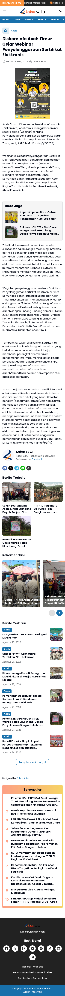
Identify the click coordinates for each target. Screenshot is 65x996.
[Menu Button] (4, 11)
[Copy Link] (28, 468)
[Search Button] (61, 11)
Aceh (7, 649)
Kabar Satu (23, 778)
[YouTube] (32, 948)
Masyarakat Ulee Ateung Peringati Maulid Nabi (24, 636)
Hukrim (55, 19)
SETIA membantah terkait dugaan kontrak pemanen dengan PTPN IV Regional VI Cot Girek (33, 856)
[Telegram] (16, 468)
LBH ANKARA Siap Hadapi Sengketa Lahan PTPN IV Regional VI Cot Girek (34, 900)
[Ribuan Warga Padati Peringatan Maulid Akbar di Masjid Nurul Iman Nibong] (56, 673)
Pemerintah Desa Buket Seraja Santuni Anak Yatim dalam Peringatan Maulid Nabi (21, 699)
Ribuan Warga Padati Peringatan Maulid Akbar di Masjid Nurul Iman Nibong (24, 677)
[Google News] (41, 948)
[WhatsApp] (22, 468)
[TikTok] (50, 948)
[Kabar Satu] (32, 11)
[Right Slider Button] (62, 19)
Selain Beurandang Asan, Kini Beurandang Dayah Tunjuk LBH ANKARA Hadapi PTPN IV (16, 509)
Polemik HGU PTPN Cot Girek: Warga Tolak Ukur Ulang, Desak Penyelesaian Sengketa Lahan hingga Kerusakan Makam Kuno (39, 230)
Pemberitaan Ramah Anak (32, 978)
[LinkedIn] (58, 948)
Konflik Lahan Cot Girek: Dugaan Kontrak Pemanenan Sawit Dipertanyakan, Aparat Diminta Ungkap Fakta (32, 881)
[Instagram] (24, 948)
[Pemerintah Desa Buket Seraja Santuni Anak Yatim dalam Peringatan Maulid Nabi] (56, 695)
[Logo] (32, 925)
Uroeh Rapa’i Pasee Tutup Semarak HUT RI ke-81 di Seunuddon (34, 812)
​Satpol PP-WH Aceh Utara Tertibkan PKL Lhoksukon (21, 601)
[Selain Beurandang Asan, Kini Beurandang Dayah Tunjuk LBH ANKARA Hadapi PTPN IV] (16, 492)
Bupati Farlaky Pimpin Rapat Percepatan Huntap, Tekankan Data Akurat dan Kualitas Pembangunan (22, 745)
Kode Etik (38, 966)
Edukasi (29, 19)
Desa (17, 19)
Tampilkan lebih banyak (32, 762)
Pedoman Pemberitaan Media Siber (32, 972)
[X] (10, 468)
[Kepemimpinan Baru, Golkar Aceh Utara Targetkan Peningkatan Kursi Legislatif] (11, 217)
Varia (7, 629)
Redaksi (26, 966)
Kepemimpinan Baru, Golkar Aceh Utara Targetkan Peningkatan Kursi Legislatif (38, 215)
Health (42, 19)
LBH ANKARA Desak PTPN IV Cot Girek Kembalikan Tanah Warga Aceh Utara (35, 821)
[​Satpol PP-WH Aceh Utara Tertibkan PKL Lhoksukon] (21, 583)
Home (5, 19)
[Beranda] (5, 31)
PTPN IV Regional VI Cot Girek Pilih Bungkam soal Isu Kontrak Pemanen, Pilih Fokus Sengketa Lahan (47, 509)
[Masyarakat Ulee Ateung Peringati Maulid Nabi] (56, 634)
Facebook (37, 459)
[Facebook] (4, 468)
